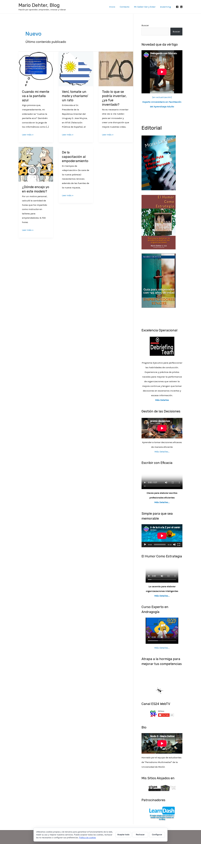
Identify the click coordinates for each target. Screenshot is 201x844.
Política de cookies (87, 837)
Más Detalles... (162, 502)
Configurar (157, 834)
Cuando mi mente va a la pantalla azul (35, 96)
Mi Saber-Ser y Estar (144, 6)
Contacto (124, 6)
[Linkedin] (181, 7)
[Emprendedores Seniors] (159, 280)
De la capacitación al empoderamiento (75, 156)
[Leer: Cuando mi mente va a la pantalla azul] (35, 68)
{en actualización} (161, 102)
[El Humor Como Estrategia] (159, 222)
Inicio (112, 6)
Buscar (145, 25)
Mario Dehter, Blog (39, 5)
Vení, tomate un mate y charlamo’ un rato (75, 96)
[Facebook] (177, 7)
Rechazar (140, 834)
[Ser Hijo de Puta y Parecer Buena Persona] (159, 162)
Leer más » (28, 134)
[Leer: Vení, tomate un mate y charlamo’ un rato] (76, 68)
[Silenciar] (174, 544)
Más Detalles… (162, 451)
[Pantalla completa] (178, 544)
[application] (162, 535)
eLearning (165, 6)
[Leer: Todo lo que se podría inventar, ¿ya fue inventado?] (116, 68)
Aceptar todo (123, 834)
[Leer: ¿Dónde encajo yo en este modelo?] (35, 163)
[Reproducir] (145, 544)
